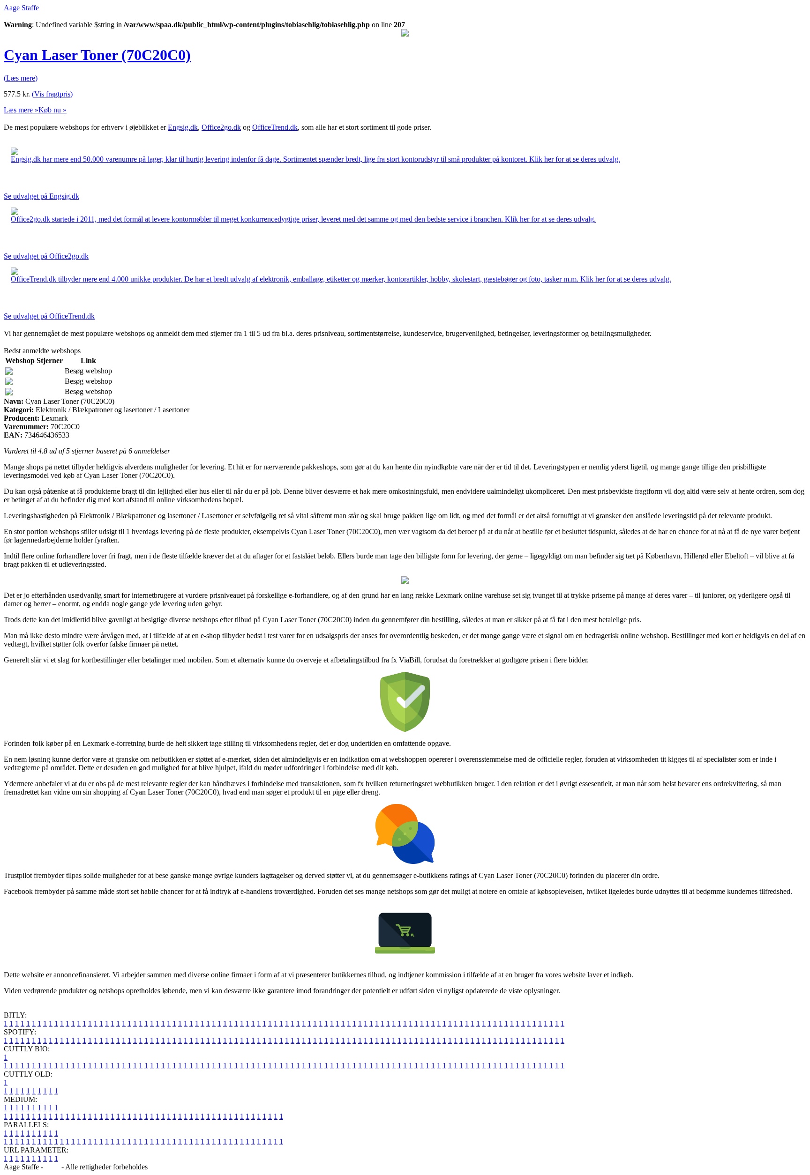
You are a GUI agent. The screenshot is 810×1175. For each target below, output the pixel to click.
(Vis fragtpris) (52, 94)
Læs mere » (21, 110)
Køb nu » (52, 110)
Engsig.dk (183, 127)
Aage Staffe (21, 8)
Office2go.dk (221, 127)
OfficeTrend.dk (275, 127)
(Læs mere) (21, 78)
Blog (52, 1167)
